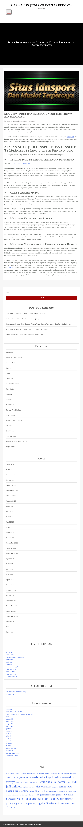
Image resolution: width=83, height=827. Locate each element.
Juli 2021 (9, 627)
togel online (66, 803)
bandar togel (32, 777)
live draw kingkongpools (15, 657)
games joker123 (20, 782)
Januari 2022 (10, 595)
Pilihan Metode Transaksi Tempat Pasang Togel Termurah (27, 319)
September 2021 (12, 616)
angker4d (9, 719)
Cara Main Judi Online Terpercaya (41, 5)
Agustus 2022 (11, 559)
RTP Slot (9, 709)
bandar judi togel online (17, 777)
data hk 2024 (11, 672)
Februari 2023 (11, 532)
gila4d (8, 733)
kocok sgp (10, 652)
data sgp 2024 (11, 669)
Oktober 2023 (11, 496)
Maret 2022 (10, 585)
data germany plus (12, 667)
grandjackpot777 (35, 782)
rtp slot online (72, 791)
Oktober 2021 (11, 611)
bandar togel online (49, 777)
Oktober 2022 (11, 548)
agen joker (32, 773)
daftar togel (65, 777)
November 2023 (12, 490)
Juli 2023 (9, 506)
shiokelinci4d (11, 748)
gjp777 (27, 782)
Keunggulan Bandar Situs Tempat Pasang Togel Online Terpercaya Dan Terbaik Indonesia (38, 324)
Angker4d (9, 352)
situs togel (18, 795)
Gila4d (8, 373)
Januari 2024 (10, 480)
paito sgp (9, 662)
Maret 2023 (10, 527)
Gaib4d (8, 368)
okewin (8, 758)
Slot (33, 795)
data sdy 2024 (11, 674)
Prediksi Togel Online (14, 420)
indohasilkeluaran (12, 384)
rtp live (61, 791)
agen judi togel (55, 773)
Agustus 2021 (11, 621)
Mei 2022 (9, 574)
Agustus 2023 (11, 501)
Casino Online (11, 363)
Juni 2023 (9, 511)
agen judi (47, 773)
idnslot (10, 267)
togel (54, 803)
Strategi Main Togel (18, 798)
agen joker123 (40, 773)
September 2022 (12, 553)
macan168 (10, 746)
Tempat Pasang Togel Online (16, 441)
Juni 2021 (9, 632)
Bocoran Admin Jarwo (14, 357)
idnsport (70, 137)
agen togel (64, 773)
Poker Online (11, 415)
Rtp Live (9, 426)
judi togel (23, 787)
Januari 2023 (10, 538)
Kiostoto (9, 394)
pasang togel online (13, 410)
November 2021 (12, 606)
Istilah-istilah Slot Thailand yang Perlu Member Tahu (25, 334)
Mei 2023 (9, 517)
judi (74, 781)
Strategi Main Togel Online (48, 798)
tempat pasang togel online (35, 803)
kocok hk (9, 650)
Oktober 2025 (11, 464)
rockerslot (9, 750)
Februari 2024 (11, 475)
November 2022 (12, 543)
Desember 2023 (12, 485)
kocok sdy (10, 655)
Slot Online (32, 121)
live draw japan (11, 676)
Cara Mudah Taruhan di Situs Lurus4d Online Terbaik (25, 313)
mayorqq (9, 731)
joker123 (68, 782)
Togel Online (10, 446)
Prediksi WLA (11, 694)
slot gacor (40, 795)
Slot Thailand (11, 436)
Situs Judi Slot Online (14, 712)
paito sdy (9, 659)
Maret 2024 (10, 469)
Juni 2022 (9, 569)
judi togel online (30, 787)
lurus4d (9, 399)
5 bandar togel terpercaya (22, 773)
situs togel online (26, 795)
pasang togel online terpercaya (43, 791)
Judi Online (24, 121)
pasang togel (65, 786)
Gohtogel (9, 378)
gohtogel (9, 743)
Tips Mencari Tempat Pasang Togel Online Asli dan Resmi (27, 329)
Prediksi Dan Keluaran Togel (16, 692)
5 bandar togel (10, 773)
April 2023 (10, 522)
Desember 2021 (12, 600)
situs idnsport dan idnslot (21, 163)
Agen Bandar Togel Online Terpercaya (20, 714)
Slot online (67, 794)
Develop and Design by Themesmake (30, 824)
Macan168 (10, 405)
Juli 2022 (9, 564)
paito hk (9, 664)
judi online (13, 786)
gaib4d (8, 729)
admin (16, 121)
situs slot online (10, 795)
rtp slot (65, 791)
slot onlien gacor (53, 795)
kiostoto (9, 716)
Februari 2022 (11, 590)
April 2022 (10, 580)
